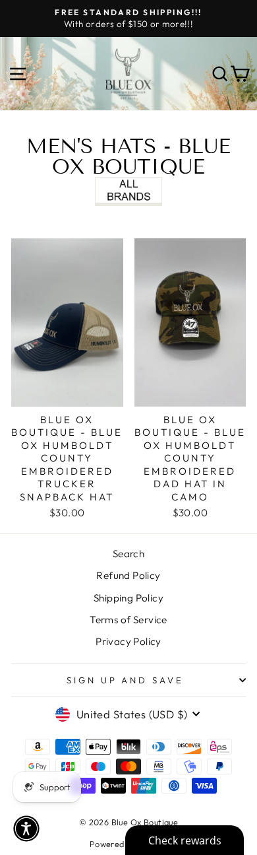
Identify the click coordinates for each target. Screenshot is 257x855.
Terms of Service (128, 619)
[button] (26, 828)
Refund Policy (128, 575)
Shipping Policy (128, 598)
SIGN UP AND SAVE (126, 680)
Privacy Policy (128, 641)
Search (128, 553)
